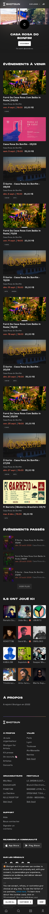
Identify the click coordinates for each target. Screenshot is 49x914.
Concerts (8, 765)
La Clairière (9, 793)
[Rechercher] (18, 911)
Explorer (33, 4)
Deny (41, 902)
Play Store (34, 845)
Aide (5, 817)
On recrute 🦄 (10, 756)
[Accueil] (11, 4)
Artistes (7, 761)
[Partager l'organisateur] (43, 4)
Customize (24, 902)
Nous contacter (11, 821)
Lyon (29, 742)
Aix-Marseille (33, 750)
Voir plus (24, 586)
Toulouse (31, 746)
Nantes (30, 754)
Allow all (9, 902)
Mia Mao (7, 780)
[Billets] (31, 911)
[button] (24, 43)
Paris (29, 738)
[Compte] (43, 911)
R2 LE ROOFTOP (11, 797)
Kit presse (8, 752)
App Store (14, 845)
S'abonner (24, 44)
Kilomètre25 (9, 785)
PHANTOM (8, 789)
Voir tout (31, 758)
